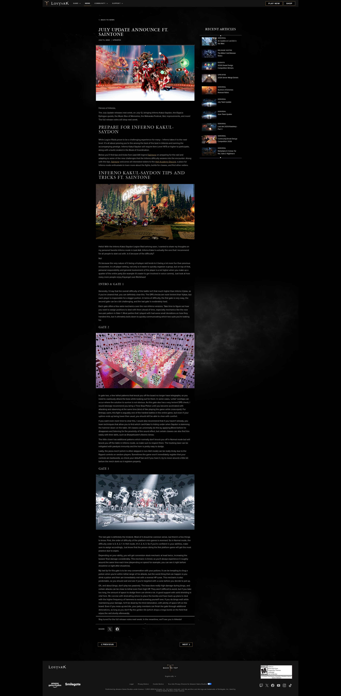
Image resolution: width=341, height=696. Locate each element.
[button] (145, 73)
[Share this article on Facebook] (117, 629)
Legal (131, 684)
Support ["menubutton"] (116, 3)
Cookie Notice (158, 684)
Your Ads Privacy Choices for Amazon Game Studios (188, 684)
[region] (220, 97)
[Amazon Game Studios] (55, 685)
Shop (289, 4)
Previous (108, 644)
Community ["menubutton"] (100, 3)
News (87, 3)
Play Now (274, 4)
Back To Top (170, 668)
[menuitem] (77, 3)
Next (185, 644)
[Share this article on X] (110, 629)
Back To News (107, 20)
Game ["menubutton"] (75, 3)
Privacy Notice (143, 684)
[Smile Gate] (72, 685)
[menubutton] (170, 677)
